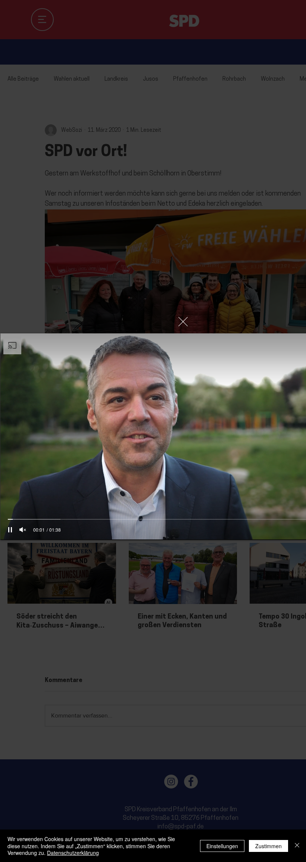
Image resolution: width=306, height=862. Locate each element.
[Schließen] (297, 845)
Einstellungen (222, 846)
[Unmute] (23, 530)
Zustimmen (268, 846)
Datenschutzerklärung (73, 852)
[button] (183, 321)
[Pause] (10, 530)
